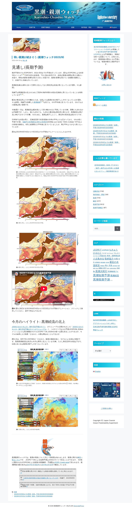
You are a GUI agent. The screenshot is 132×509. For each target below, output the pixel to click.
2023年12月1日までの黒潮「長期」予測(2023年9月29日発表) (33, 496)
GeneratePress (79, 506)
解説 (59, 27)
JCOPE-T (97, 250)
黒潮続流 (114, 275)
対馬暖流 (97, 262)
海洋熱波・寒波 (86, 27)
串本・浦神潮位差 (113, 256)
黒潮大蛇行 (101, 271)
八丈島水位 (98, 258)
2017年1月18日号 (33, 465)
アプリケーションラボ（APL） (104, 323)
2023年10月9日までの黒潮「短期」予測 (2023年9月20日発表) (33, 494)
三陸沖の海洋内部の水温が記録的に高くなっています (40, 478)
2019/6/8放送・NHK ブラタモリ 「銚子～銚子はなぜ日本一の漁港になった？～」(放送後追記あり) (106, 168)
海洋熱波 (115, 265)
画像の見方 (102, 268)
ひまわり (97, 253)
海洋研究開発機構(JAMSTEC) (105, 47)
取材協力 (109, 258)
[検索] (117, 228)
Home (19, 27)
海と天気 (108, 265)
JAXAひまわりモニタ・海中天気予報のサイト (29, 327)
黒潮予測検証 (45, 27)
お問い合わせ (107, 85)
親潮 (72, 27)
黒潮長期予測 (101, 279)
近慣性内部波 (113, 268)
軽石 (108, 268)
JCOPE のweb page (61, 462)
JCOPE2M (105, 250)
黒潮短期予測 (101, 275)
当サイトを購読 (101, 105)
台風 (116, 259)
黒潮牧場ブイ (113, 271)
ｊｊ (111, 280)
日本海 (107, 262)
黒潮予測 (32, 27)
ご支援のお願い (106, 408)
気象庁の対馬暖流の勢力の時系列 (35, 122)
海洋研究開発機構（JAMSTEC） (105, 320)
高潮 (118, 268)
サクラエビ (110, 253)
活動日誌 (100, 27)
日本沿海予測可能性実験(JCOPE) (105, 327)
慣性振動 (102, 262)
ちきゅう (113, 249)
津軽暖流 (102, 265)
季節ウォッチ (98, 330)
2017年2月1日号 (47, 465)
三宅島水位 (102, 256)
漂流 (97, 268)
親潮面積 (37, 102)
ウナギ (104, 253)
